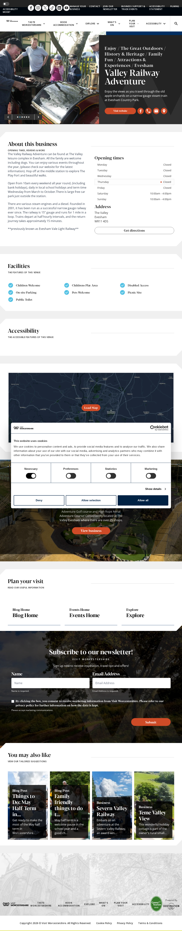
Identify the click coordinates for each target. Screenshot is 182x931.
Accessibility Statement (157, 8)
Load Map (91, 408)
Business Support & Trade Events (133, 8)
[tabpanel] (53, 77)
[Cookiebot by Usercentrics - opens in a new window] (152, 428)
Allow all (143, 500)
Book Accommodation (63, 24)
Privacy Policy (125, 923)
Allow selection (91, 500)
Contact (94, 6)
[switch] (71, 476)
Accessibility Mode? (10, 11)
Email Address (106, 673)
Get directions (134, 230)
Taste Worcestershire (31, 24)
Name (17, 673)
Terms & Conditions (150, 923)
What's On (112, 24)
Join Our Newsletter (110, 8)
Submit (150, 722)
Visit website (120, 110)
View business (91, 530)
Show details (153, 488)
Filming (174, 6)
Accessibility (154, 23)
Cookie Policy (104, 923)
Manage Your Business (78, 8)
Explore (90, 23)
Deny (39, 500)
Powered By (171, 900)
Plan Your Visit (132, 23)
